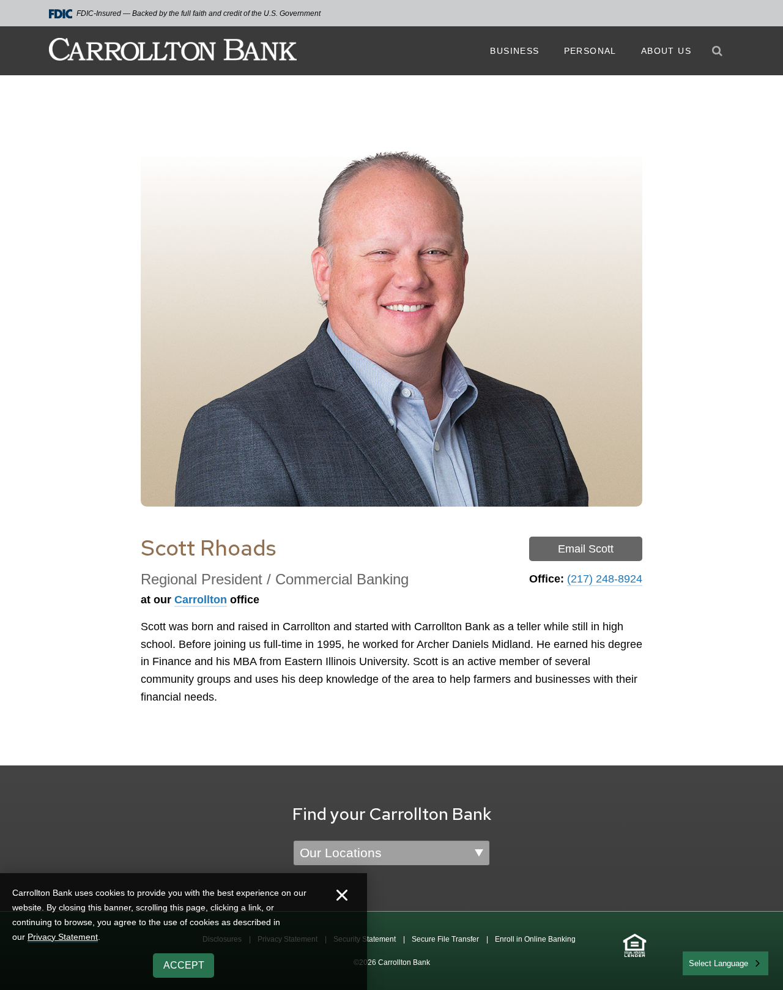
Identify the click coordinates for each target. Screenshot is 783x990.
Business (514, 51)
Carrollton (200, 600)
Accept (183, 965)
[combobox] (725, 963)
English (702, 962)
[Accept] (342, 896)
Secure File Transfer (445, 939)
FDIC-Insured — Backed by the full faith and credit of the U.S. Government (198, 13)
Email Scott (586, 549)
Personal (590, 51)
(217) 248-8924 (604, 579)
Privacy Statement (63, 937)
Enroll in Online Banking (535, 939)
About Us (666, 51)
